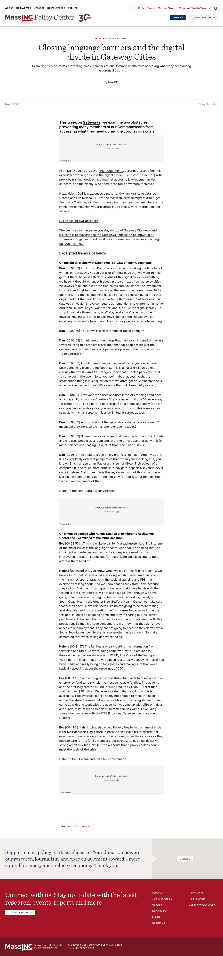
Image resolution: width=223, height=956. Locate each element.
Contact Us (158, 922)
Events (73, 8)
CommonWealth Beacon (194, 8)
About (9, 8)
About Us (157, 892)
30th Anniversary (162, 898)
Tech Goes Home (111, 170)
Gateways (91, 122)
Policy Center (147, 8)
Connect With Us (203, 17)
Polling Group (167, 8)
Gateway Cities (118, 38)
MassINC (113, 82)
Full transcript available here (78, 220)
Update (100, 38)
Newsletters (56, 8)
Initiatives (23, 8)
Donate (178, 17)
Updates (39, 8)
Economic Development (80, 826)
